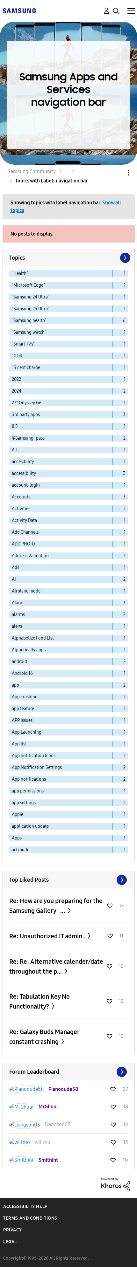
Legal (10, 1241)
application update (30, 826)
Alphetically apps (29, 650)
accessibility (24, 473)
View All (68, 879)
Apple (17, 814)
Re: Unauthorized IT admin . (47, 936)
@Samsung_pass (28, 438)
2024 (16, 391)
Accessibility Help (25, 1206)
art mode (20, 850)
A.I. (15, 450)
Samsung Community (32, 171)
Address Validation (30, 555)
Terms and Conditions (30, 1218)
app (15, 685)
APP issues (22, 720)
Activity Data (24, 520)
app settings (24, 802)
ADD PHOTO (23, 544)
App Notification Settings (37, 767)
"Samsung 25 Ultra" (30, 309)
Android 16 (22, 673)
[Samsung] (19, 10)
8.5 (15, 426)
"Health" (20, 273)
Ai (14, 579)
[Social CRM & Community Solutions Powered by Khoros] (115, 1184)
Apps (17, 838)
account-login (26, 485)
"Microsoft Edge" (28, 285)
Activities (21, 508)
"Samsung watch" (29, 332)
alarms (18, 614)
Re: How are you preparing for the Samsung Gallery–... (56, 905)
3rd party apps (26, 414)
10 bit (17, 356)
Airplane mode (26, 591)
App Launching (26, 732)
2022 (16, 379)
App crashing (25, 697)
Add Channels (25, 532)
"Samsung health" (29, 320)
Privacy (12, 1230)
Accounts (21, 497)
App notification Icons (33, 755)
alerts (17, 626)
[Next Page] (124, 257)
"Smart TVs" (23, 344)
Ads (15, 567)
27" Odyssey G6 (26, 403)
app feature (23, 708)
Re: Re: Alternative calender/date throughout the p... (56, 966)
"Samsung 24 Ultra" (30, 297)
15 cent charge (26, 367)
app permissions (28, 791)
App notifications (29, 779)
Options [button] (117, 173)
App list (19, 744)
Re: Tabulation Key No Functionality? (39, 1001)
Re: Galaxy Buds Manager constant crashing (44, 1036)
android (19, 661)
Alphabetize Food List (33, 638)
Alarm (18, 603)
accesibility (23, 461)
